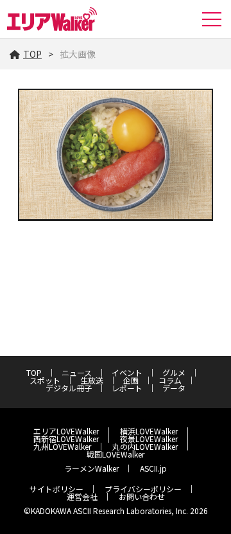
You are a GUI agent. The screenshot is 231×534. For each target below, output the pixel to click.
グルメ (173, 372)
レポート (127, 387)
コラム (170, 380)
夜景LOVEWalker (149, 438)
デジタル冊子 (69, 387)
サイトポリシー (56, 488)
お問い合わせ (142, 496)
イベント (127, 372)
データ (173, 387)
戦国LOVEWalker (115, 454)
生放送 (91, 380)
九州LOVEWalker (62, 446)
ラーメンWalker (91, 468)
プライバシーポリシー (143, 488)
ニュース (77, 372)
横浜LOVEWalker (149, 430)
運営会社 (82, 496)
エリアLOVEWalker (66, 430)
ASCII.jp (153, 468)
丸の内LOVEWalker (145, 446)
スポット (45, 380)
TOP (32, 54)
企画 (131, 380)
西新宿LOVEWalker (66, 438)
